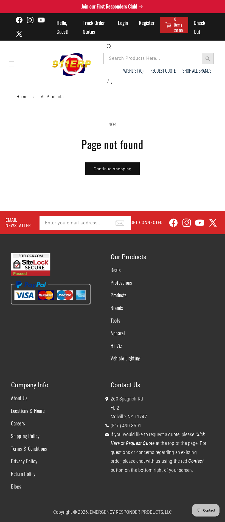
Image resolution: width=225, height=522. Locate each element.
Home (21, 96)
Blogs (16, 486)
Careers (18, 423)
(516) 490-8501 (126, 425)
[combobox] (158, 58)
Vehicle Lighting (125, 358)
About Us (19, 398)
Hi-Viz (116, 345)
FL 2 (115, 408)
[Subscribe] (120, 223)
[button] (174, 25)
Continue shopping (112, 169)
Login (123, 22)
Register (146, 22)
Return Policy (23, 473)
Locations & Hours (28, 410)
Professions (121, 282)
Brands (117, 307)
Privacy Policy (24, 461)
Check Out (199, 27)
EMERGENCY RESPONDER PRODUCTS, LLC (131, 512)
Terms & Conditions (29, 448)
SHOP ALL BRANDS (196, 70)
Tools (115, 320)
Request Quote (163, 70)
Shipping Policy (25, 435)
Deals (116, 269)
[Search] (208, 58)
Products (119, 295)
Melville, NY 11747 (129, 416)
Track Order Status (94, 27)
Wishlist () (133, 70)
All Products (52, 96)
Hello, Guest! (62, 27)
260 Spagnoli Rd (127, 399)
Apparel (118, 333)
